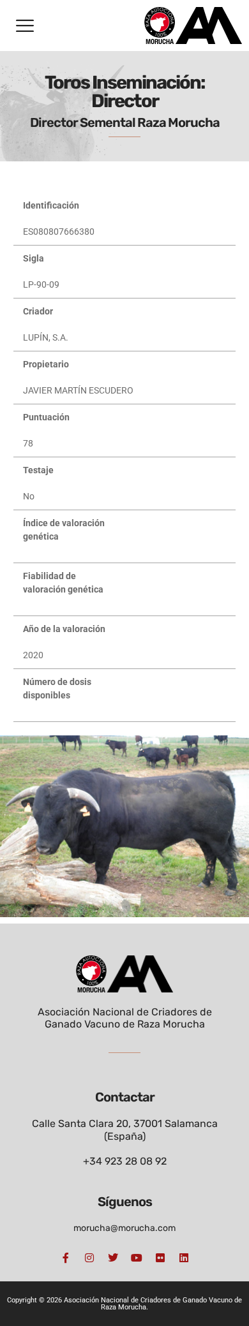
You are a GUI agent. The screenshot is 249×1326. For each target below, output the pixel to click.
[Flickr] (160, 1258)
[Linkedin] (184, 1258)
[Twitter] (113, 1258)
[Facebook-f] (66, 1258)
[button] (24, 25)
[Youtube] (136, 1258)
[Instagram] (89, 1258)
